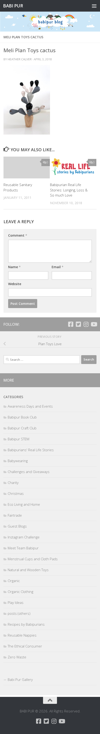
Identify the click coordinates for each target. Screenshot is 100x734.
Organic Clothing (20, 591)
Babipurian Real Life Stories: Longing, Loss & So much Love (69, 189)
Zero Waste (17, 657)
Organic (14, 580)
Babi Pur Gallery (20, 679)
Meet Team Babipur (23, 548)
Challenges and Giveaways (29, 471)
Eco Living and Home (24, 504)
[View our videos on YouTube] (94, 324)
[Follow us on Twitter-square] (78, 324)
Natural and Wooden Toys (28, 569)
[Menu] (94, 6)
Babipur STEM (18, 439)
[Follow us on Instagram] (86, 324)
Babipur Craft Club (22, 428)
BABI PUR (13, 6)
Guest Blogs (17, 526)
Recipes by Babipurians (26, 624)
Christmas (16, 493)
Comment (17, 235)
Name (14, 267)
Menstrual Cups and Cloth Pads (33, 559)
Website (14, 284)
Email (57, 267)
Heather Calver (20, 59)
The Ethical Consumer (25, 646)
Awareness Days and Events (30, 406)
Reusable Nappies (22, 635)
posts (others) (19, 613)
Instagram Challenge (24, 537)
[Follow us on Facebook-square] (70, 324)
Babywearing (18, 460)
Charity (13, 482)
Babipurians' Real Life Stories (31, 449)
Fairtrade (15, 515)
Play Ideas (15, 602)
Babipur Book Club (22, 417)
